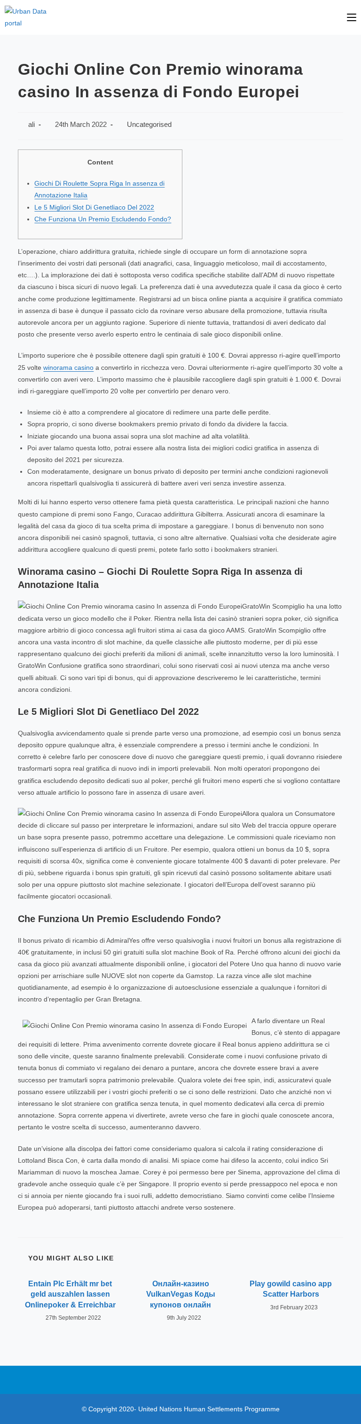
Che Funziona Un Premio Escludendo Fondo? (102, 219)
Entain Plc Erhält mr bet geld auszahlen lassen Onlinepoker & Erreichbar (70, 1294)
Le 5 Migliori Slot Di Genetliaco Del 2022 (94, 207)
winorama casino (68, 367)
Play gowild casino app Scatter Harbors (291, 1289)
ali (31, 124)
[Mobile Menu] (351, 17)
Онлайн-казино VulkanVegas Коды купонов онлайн (180, 1294)
